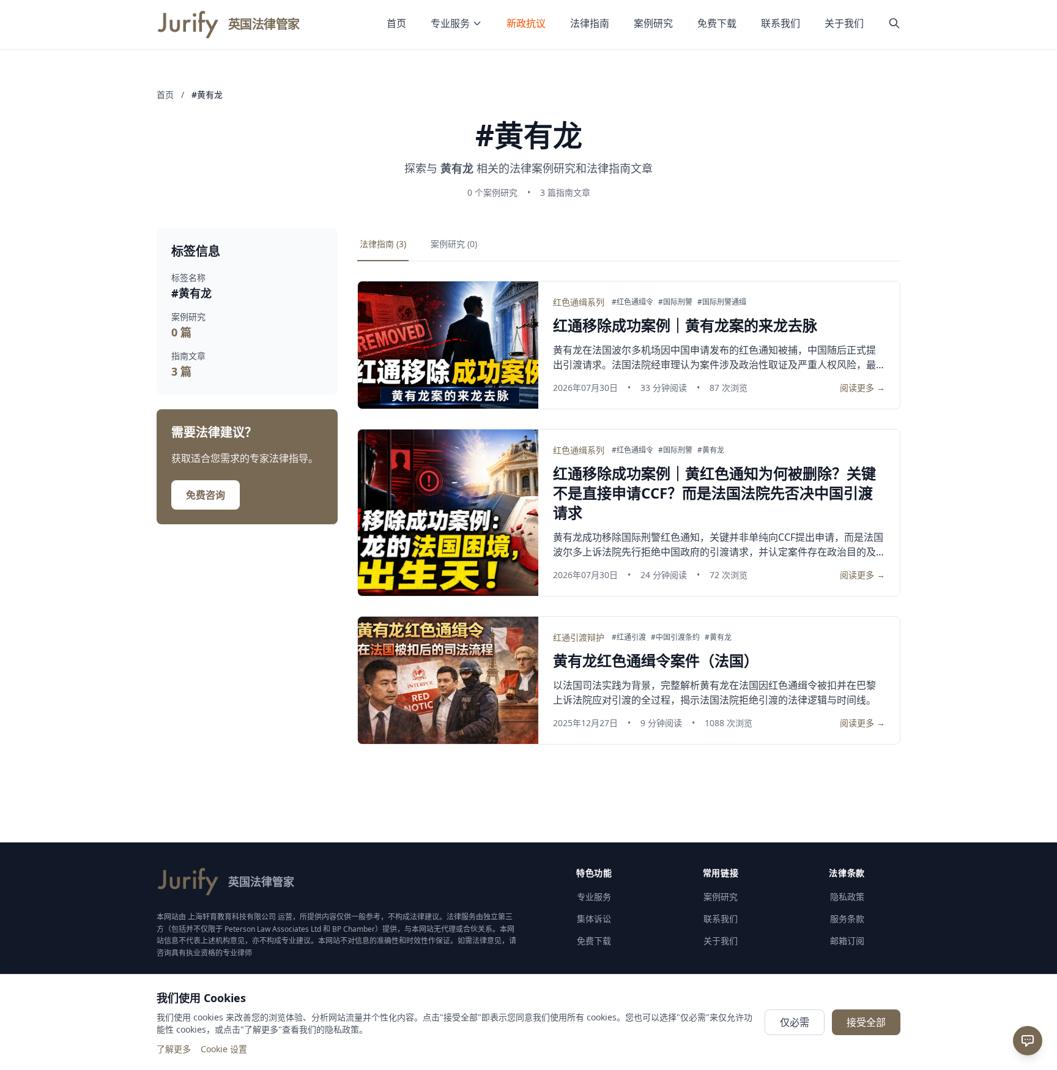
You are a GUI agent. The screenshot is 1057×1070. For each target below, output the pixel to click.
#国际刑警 (675, 302)
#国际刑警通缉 (721, 302)
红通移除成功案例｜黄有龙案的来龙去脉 (685, 325)
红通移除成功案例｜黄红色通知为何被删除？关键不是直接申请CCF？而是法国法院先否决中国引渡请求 (714, 492)
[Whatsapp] (1027, 999)
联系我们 (780, 23)
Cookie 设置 (224, 1049)
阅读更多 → (862, 387)
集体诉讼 (594, 918)
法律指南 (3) (383, 244)
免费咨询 (205, 495)
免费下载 (716, 23)
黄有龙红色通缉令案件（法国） (655, 660)
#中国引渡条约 (675, 637)
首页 (396, 23)
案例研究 (653, 23)
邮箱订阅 (847, 940)
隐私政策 (847, 896)
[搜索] (894, 24)
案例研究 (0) (454, 244)
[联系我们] (1027, 1040)
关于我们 (844, 23)
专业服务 (450, 23)
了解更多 (174, 1049)
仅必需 (794, 1022)
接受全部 (866, 1022)
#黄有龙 (710, 450)
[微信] (1027, 964)
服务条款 (847, 918)
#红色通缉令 (632, 302)
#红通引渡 (629, 637)
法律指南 (589, 23)
